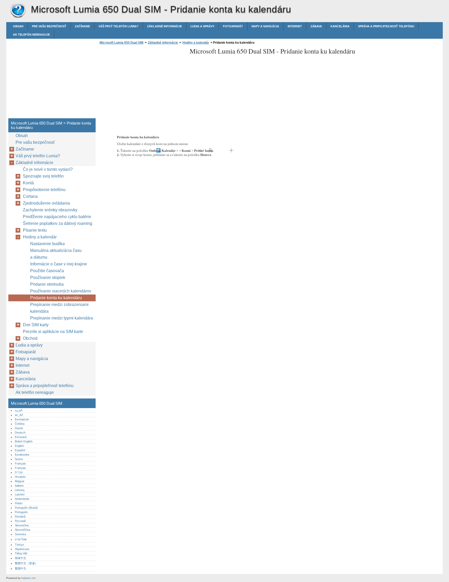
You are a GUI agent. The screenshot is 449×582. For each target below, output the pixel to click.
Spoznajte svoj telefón (43, 176)
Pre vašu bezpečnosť (49, 26)
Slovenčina (22, 525)
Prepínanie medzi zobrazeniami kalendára (59, 307)
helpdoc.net (28, 578)
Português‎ (21, 512)
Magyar (19, 481)
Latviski (19, 494)
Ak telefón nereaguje (31, 34)
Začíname (82, 26)
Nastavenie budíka (47, 243)
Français (20, 463)
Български (22, 419)
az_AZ (19, 414)
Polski (18, 503)
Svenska (20, 534)
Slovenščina (22, 529)
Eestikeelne (22, 454)
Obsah (18, 26)
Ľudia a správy (202, 26)
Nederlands (22, 498)
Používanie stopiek (47, 277)
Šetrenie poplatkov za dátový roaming (57, 223)
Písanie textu (35, 230)
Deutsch (20, 432)
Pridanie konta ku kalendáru (56, 298)
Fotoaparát (233, 26)
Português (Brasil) (26, 507)
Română (20, 516)
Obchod (30, 338)
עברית (19, 472)
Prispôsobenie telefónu (44, 189)
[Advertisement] (142, 83)
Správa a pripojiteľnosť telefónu (386, 26)
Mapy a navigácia (265, 26)
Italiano (19, 485)
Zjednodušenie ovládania (46, 203)
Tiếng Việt (21, 553)
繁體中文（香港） (26, 563)
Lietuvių (19, 490)
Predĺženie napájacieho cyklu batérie (57, 216)
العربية (18, 410)
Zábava (316, 26)
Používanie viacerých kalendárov (60, 291)
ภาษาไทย (21, 539)
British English (23, 441)
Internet (295, 26)
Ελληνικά (21, 437)
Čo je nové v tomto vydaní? (48, 169)
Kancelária (340, 26)
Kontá (28, 183)
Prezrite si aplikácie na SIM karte (53, 331)
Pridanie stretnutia (47, 284)
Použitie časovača (47, 271)
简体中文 (20, 558)
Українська (22, 549)
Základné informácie (164, 26)
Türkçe (19, 544)
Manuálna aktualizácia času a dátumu (56, 253)
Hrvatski (20, 476)
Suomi (19, 459)
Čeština (19, 423)
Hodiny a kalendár (195, 42)
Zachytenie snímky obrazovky (50, 210)
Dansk (19, 428)
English (19, 445)
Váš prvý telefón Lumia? (118, 26)
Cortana (30, 196)
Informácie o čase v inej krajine (58, 264)
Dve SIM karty (36, 325)
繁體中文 (20, 568)
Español (20, 450)
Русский (20, 520)
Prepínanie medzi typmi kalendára (61, 318)
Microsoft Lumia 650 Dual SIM (18, 10)
